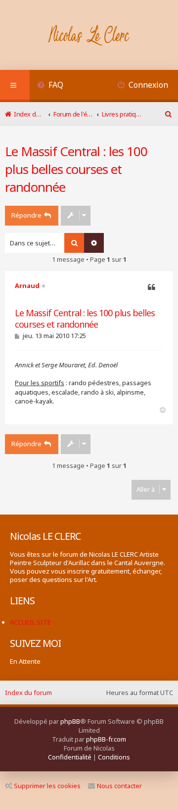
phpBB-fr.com (106, 739)
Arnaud (27, 285)
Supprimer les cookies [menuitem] (47, 785)
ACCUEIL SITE (30, 622)
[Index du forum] (89, 36)
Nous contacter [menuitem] (119, 785)
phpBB (70, 721)
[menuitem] (50, 86)
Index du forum (28, 692)
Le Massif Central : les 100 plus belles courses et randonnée (76, 169)
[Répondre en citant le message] (151, 287)
